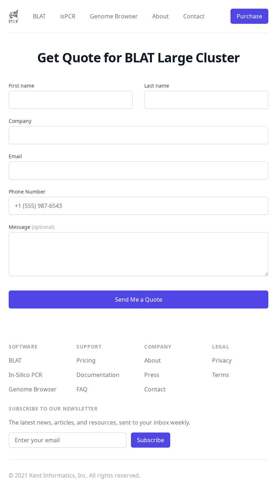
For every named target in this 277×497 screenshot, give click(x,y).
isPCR (67, 16)
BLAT (39, 16)
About (160, 16)
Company (20, 120)
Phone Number (27, 191)
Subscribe (150, 440)
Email (15, 156)
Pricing (86, 360)
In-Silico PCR (25, 375)
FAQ (82, 389)
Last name (156, 85)
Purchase (249, 16)
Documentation (97, 375)
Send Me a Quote (138, 299)
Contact (194, 16)
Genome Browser (114, 16)
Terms (220, 375)
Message (31, 226)
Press (151, 375)
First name (21, 85)
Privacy (222, 360)
